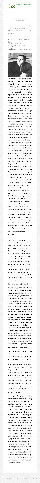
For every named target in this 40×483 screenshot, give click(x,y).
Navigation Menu (19, 21)
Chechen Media (16, 478)
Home (9, 29)
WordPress (33, 478)
